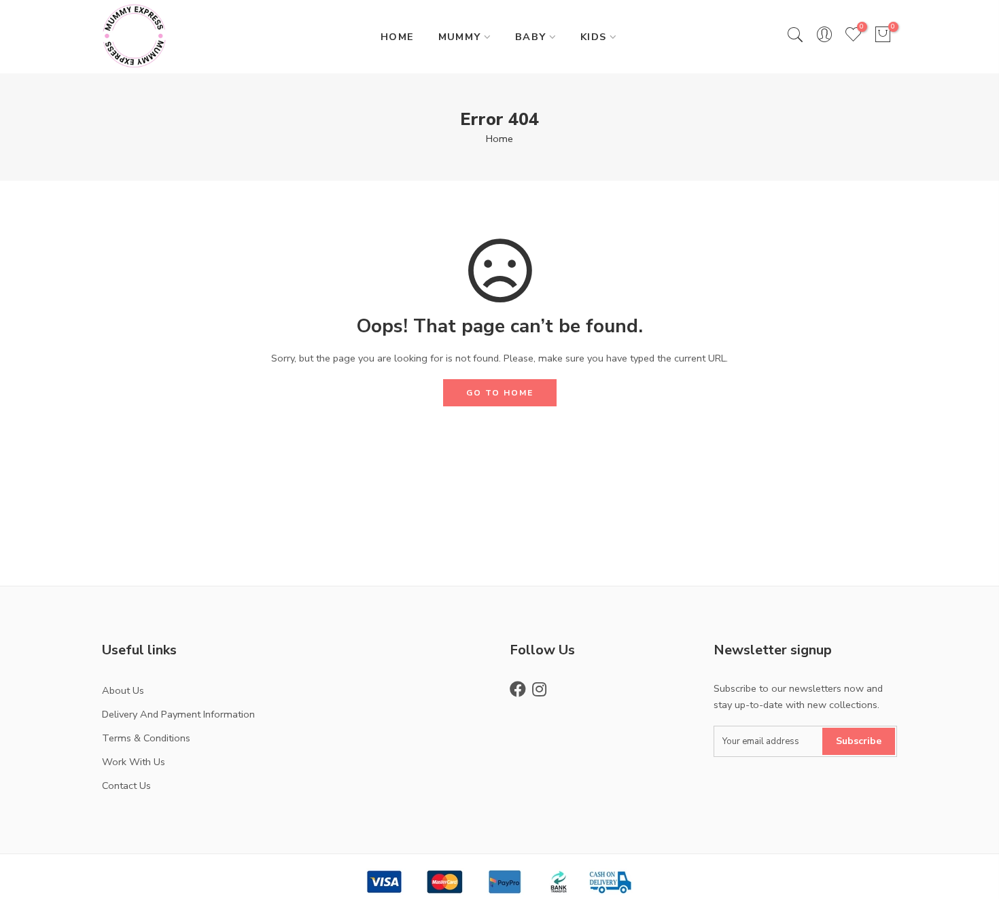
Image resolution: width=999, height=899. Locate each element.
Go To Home (499, 392)
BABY (530, 36)
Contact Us (126, 785)
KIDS (593, 36)
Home (499, 138)
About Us (123, 690)
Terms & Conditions (146, 738)
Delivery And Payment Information (178, 714)
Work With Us (133, 762)
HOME (398, 36)
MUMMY (459, 36)
